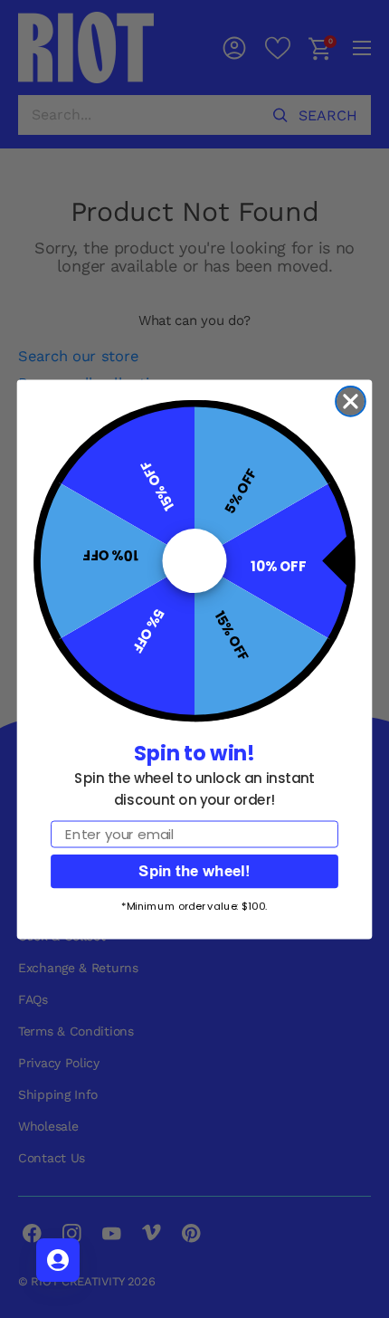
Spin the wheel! (194, 871)
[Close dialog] (350, 401)
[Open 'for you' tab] (58, 1260)
